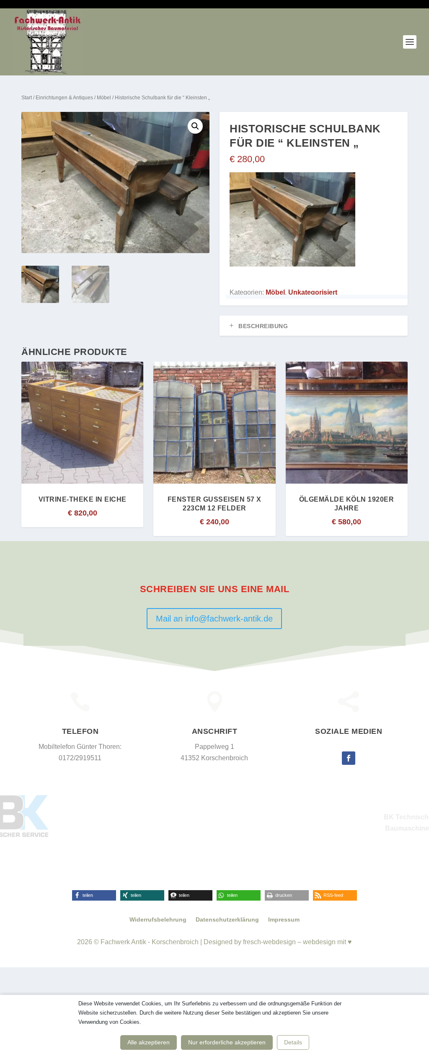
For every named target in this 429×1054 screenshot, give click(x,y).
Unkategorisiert (312, 292)
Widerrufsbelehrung (157, 920)
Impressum (284, 920)
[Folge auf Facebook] (348, 758)
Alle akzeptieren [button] (148, 1042)
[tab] (314, 326)
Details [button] (293, 1042)
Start (26, 98)
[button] (195, 126)
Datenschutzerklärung (227, 920)
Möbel (104, 98)
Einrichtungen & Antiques (64, 98)
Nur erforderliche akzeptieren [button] (227, 1042)
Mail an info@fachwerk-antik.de (214, 618)
